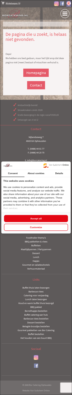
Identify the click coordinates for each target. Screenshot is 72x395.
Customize (36, 227)
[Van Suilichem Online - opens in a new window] (56, 166)
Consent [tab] (13, 173)
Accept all (36, 218)
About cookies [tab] (36, 173)
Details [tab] (59, 173)
